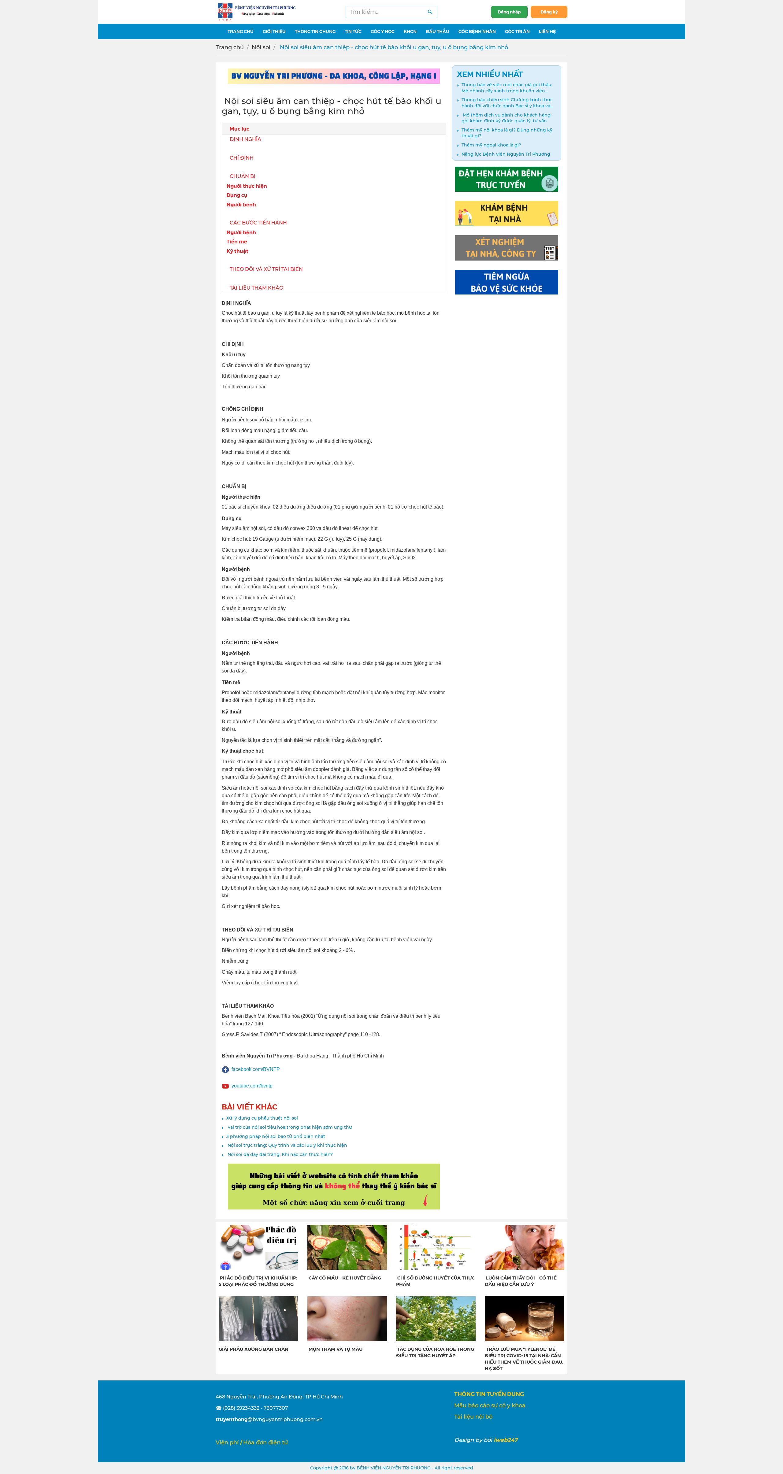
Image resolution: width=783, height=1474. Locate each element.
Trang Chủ (241, 31)
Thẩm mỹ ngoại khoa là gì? (491, 145)
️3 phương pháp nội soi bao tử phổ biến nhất (275, 1136)
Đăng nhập (509, 12)
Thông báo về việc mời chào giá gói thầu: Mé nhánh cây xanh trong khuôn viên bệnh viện (507, 88)
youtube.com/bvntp (252, 1085)
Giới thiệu (274, 31)
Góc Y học (383, 31)
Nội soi (261, 47)
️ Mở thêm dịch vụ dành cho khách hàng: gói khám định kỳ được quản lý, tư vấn (506, 118)
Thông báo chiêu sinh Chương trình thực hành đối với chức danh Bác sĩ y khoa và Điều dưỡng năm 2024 (507, 103)
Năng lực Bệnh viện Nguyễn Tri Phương (506, 154)
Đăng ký (549, 12)
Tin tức (353, 31)
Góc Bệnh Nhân (477, 31)
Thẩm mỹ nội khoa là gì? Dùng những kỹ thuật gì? (507, 133)
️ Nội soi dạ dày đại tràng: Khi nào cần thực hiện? (279, 1154)
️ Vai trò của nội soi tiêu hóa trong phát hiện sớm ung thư (289, 1127)
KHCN (410, 31)
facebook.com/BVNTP (256, 1069)
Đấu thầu (437, 31)
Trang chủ (230, 47)
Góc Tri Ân (517, 31)
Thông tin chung (315, 31)
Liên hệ (547, 31)
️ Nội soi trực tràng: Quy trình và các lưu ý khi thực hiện (286, 1145)
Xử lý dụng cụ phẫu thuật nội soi (262, 1118)
